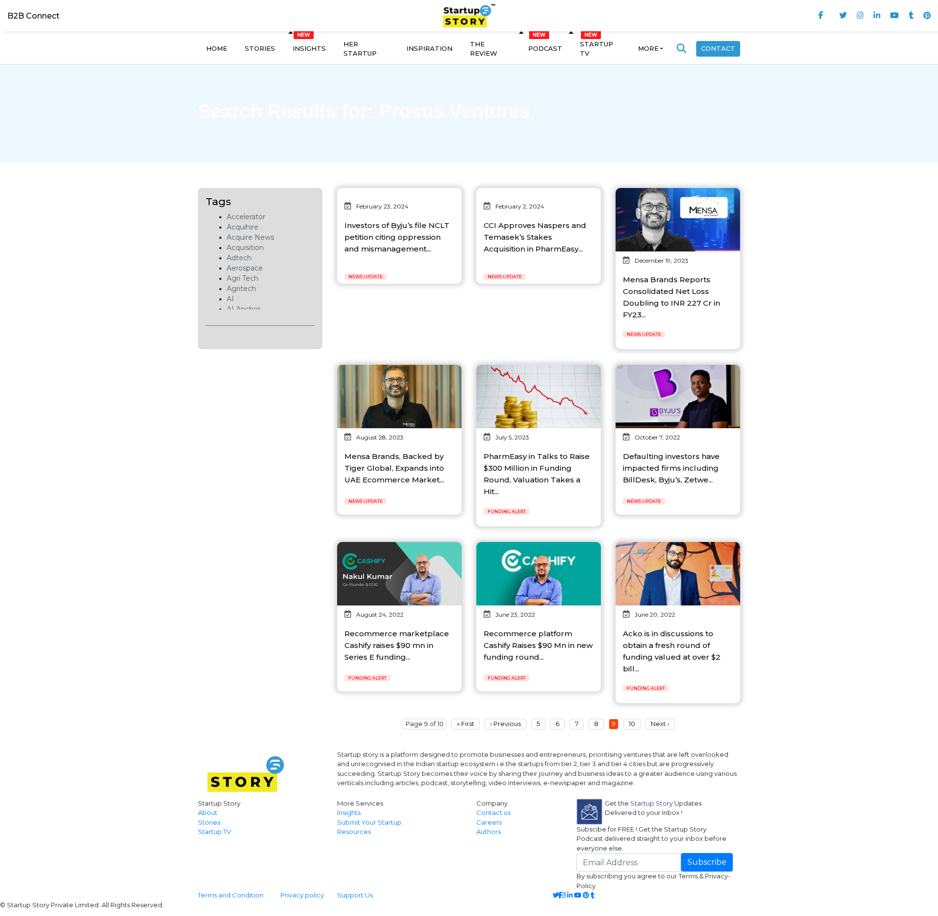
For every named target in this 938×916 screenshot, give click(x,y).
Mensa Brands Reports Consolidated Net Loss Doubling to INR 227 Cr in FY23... (671, 297)
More (648, 48)
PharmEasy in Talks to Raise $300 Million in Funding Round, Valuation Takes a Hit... (537, 474)
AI (230, 298)
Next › (660, 724)
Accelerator (246, 216)
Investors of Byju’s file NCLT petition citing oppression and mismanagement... (396, 237)
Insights (309, 48)
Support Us (349, 895)
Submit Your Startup (369, 822)
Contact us (493, 812)
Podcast (545, 48)
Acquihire (242, 227)
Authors (488, 831)
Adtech (239, 257)
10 (632, 724)
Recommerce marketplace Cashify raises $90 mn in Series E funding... (396, 645)
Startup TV (596, 49)
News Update (365, 276)
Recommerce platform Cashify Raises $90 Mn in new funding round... (538, 645)
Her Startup (360, 49)
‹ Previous (505, 724)
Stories (260, 48)
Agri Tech (242, 278)
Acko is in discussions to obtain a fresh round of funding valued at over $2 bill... (672, 651)
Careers (489, 822)
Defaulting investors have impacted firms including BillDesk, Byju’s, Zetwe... (671, 468)
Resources (354, 831)
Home (216, 48)
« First (465, 724)
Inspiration (429, 48)
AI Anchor (243, 309)
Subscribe (706, 862)
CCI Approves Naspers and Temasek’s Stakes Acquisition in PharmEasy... (535, 237)
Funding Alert (507, 511)
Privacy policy (302, 895)
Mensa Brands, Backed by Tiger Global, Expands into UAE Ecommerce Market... (394, 468)
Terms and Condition (230, 895)
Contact (718, 48)
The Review (483, 49)
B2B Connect (33, 16)
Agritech (241, 288)
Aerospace (245, 268)
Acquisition (245, 247)
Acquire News (250, 237)
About (207, 812)
